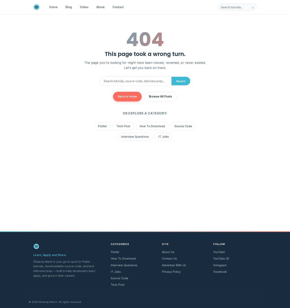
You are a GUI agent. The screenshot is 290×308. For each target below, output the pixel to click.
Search (180, 81)
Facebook (220, 271)
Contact (118, 7)
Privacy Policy (171, 271)
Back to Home (127, 96)
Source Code (183, 126)
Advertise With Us (174, 265)
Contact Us (169, 258)
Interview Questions (135, 136)
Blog (68, 7)
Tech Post (123, 126)
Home (53, 7)
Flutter (102, 126)
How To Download (152, 126)
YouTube (219, 252)
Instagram (220, 265)
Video (84, 7)
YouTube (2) (221, 258)
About (100, 7)
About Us (168, 252)
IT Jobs (163, 136)
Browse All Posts (160, 96)
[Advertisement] (145, 199)
